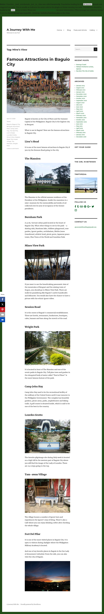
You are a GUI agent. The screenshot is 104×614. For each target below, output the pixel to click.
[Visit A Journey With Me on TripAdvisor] (81, 207)
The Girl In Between (85, 162)
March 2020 (80, 113)
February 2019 (81, 132)
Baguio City (16, 124)
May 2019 (79, 126)
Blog (69, 30)
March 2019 (80, 130)
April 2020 (79, 111)
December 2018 (81, 137)
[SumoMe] (2, 319)
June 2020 (79, 107)
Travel (9, 121)
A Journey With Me (21, 29)
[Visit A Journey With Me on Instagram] (76, 211)
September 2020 (81, 100)
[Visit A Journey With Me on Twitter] (93, 207)
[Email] (2, 314)
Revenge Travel (81, 65)
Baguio (9, 124)
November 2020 (81, 96)
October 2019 (80, 120)
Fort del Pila (14, 131)
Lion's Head (11, 133)
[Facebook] (2, 299)
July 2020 (79, 105)
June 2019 (79, 124)
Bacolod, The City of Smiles (85, 71)
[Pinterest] (2, 309)
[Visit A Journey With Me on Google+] (89, 207)
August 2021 (80, 88)
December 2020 (81, 94)
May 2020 (79, 109)
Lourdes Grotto (12, 135)
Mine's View (11, 137)
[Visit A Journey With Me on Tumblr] (78, 207)
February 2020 (81, 115)
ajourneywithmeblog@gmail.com (85, 227)
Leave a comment (13, 148)
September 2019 (81, 122)
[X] (2, 304)
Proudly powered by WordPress (31, 604)
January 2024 (80, 86)
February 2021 (80, 90)
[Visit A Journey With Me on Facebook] (75, 207)
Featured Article (80, 30)
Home (59, 30)
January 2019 (80, 135)
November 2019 (81, 118)
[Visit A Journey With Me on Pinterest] (85, 207)
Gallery (92, 30)
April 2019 (79, 128)
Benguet (10, 126)
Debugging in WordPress (46, 10)
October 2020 (80, 98)
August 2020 (80, 103)
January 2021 (80, 92)
